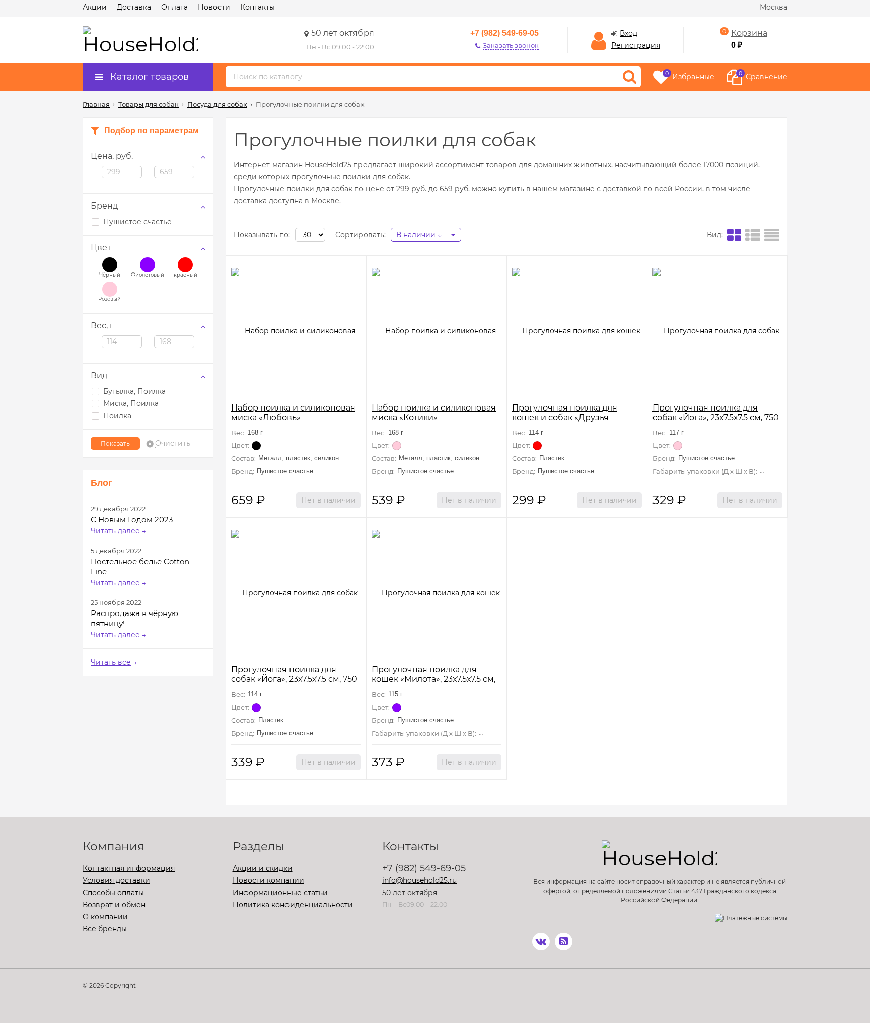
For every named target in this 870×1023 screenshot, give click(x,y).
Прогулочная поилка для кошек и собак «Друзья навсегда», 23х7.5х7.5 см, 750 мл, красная (576, 422)
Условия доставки (116, 880)
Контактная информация (129, 868)
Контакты (257, 7)
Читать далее (115, 530)
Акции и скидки (263, 868)
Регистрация (635, 45)
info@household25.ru (419, 880)
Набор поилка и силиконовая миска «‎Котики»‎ (434, 412)
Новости (214, 7)
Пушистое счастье (137, 221)
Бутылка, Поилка (134, 391)
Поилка (117, 415)
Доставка (134, 7)
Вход (628, 33)
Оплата (174, 7)
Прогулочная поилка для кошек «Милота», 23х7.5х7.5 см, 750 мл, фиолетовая (433, 679)
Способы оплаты (113, 892)
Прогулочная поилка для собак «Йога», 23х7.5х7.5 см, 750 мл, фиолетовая (294, 679)
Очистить (172, 444)
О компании (105, 916)
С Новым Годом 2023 (132, 519)
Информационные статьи (280, 892)
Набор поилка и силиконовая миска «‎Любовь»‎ (293, 412)
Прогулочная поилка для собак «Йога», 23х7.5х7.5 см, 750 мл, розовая (715, 417)
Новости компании (268, 880)
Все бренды (105, 928)
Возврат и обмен (114, 904)
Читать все (111, 662)
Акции (95, 7)
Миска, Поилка (131, 403)
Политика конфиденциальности (293, 904)
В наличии (417, 234)
